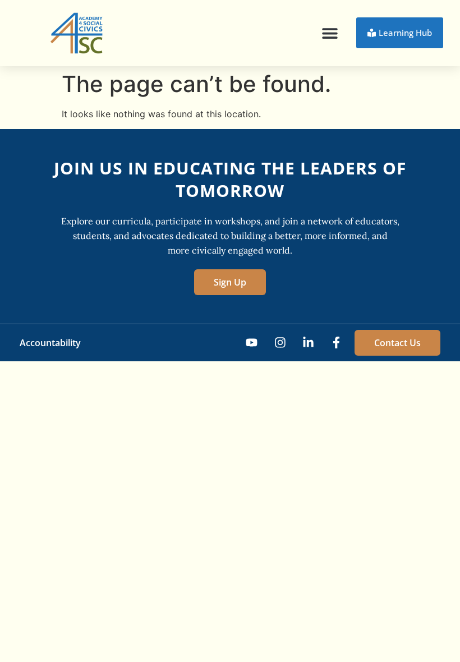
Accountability (50, 343)
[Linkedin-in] (308, 342)
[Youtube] (252, 342)
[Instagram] (280, 342)
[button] (329, 32)
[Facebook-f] (336, 342)
